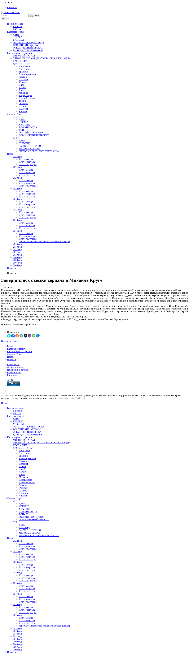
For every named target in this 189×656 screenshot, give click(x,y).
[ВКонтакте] (13, 336)
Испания (23, 79)
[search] (34, 15)
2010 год (17, 254)
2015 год (17, 231)
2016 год (17, 220)
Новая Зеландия (27, 98)
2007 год (17, 262)
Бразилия (23, 71)
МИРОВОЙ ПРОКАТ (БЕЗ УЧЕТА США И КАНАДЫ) (41, 58)
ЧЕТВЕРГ (18, 37)
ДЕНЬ (16, 34)
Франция (23, 103)
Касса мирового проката (19, 53)
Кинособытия (14, 372)
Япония (23, 111)
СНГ (15, 116)
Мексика (23, 93)
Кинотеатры (13, 364)
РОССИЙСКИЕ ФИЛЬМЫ (27, 45)
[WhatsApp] (33, 336)
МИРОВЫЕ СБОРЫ (29, 148)
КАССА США (20, 61)
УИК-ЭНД (18, 39)
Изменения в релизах (17, 369)
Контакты (12, 7)
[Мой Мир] (38, 336)
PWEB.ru (80, 398)
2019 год (17, 188)
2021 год (17, 167)
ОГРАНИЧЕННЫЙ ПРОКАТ (28, 47)
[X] (25, 336)
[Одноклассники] (17, 336)
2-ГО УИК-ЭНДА (28, 127)
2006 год (17, 265)
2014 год (17, 244)
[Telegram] (21, 336)
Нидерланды (25, 95)
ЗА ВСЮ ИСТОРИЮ (30, 146)
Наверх (5, 403)
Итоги (10, 154)
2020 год (17, 177)
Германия (23, 77)
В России (17, 26)
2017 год (17, 209)
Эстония (23, 106)
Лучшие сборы (14, 114)
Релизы (10, 346)
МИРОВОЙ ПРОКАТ (24, 55)
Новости (11, 268)
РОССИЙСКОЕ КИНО (31, 132)
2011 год (17, 252)
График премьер (15, 24)
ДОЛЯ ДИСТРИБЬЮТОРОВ (28, 50)
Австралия (24, 66)
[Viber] (29, 336)
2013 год (17, 247)
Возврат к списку (10, 341)
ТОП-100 (23, 130)
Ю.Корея (23, 108)
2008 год (17, 260)
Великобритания (27, 74)
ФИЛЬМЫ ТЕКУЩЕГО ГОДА (28, 42)
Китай (22, 85)
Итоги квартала (27, 162)
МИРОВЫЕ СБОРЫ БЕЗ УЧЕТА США (39, 151)
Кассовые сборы (15, 32)
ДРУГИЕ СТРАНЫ (22, 63)
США (16, 138)
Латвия (22, 87)
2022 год (17, 156)
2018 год (17, 199)
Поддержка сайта (66, 398)
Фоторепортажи (15, 367)
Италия (22, 82)
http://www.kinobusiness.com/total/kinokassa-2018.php (44, 241)
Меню (5, 19)
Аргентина (24, 69)
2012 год (17, 249)
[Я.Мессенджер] (9, 336)
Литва (22, 90)
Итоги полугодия (27, 164)
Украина (23, 101)
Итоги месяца (26, 159)
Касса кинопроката (16, 349)
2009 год (17, 257)
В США (17, 29)
